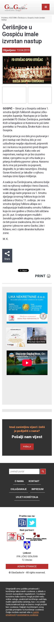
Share (7, 259)
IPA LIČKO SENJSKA (27, 556)
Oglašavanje (19, 489)
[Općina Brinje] (27, 545)
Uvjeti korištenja (27, 497)
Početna (4, 18)
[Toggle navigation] (46, 7)
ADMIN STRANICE (27, 566)
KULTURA (12, 18)
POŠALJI (27, 447)
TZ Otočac (27, 560)
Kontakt (34, 481)
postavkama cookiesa (27, 615)
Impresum (37, 489)
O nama (19, 481)
